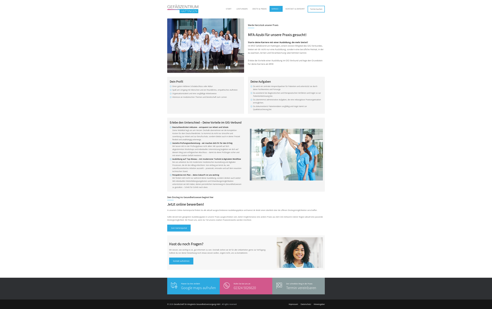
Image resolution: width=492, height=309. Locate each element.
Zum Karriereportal (179, 228)
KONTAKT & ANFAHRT (295, 9)
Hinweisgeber (319, 304)
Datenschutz (306, 304)
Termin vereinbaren (301, 287)
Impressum (293, 304)
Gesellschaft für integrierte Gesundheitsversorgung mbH (197, 304)
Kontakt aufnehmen (181, 261)
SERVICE (274, 9)
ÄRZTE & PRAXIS (259, 9)
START (229, 9)
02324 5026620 (245, 287)
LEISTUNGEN (242, 9)
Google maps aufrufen (198, 287)
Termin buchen (316, 9)
